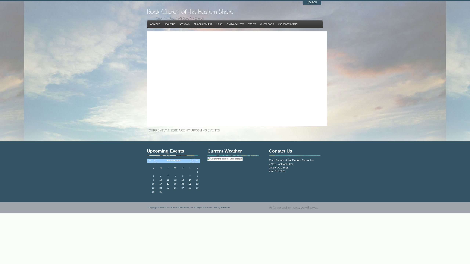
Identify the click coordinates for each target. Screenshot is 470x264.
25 (168, 188)
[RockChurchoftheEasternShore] (190, 11)
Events (252, 24)
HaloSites (225, 207)
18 (168, 184)
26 (175, 188)
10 (161, 180)
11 (168, 180)
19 (175, 184)
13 (183, 180)
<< (150, 161)
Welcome (155, 24)
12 (175, 180)
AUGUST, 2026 (173, 161)
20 (183, 184)
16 (153, 184)
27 (183, 188)
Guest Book (267, 24)
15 (197, 180)
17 (161, 184)
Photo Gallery (235, 24)
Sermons (184, 24)
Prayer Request (203, 24)
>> (197, 161)
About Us (170, 24)
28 (190, 188)
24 (161, 188)
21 (190, 184)
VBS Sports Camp (287, 24)
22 (197, 184)
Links (219, 24)
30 (153, 192)
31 (161, 192)
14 (190, 180)
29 (197, 188)
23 (153, 188)
